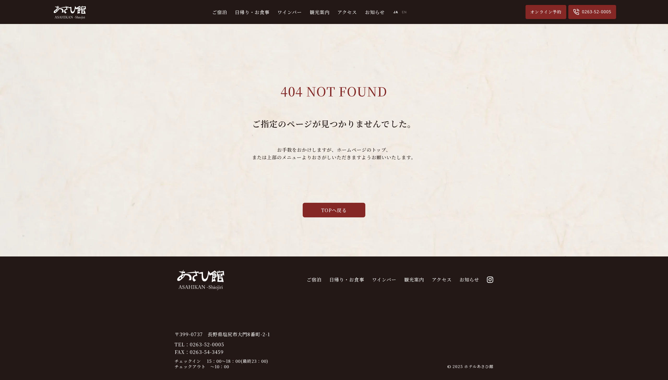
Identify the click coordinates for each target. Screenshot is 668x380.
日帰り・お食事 (252, 12)
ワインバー (289, 12)
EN (404, 12)
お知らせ (375, 12)
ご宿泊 (219, 12)
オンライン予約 (546, 12)
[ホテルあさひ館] (70, 18)
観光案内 (320, 12)
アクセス (347, 12)
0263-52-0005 (596, 12)
